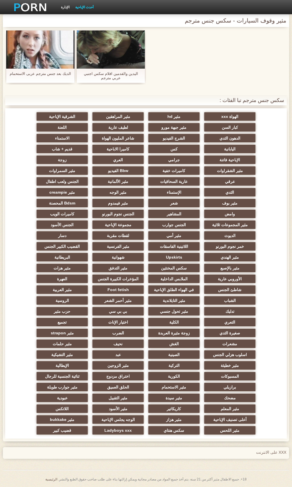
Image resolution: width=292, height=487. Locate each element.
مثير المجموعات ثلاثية (230, 224)
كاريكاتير (174, 408)
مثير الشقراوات (230, 170)
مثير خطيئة (230, 365)
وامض (230, 214)
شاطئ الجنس (230, 289)
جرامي (174, 159)
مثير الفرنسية (118, 246)
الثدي (230, 192)
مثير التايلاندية (174, 300)
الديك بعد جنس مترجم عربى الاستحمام (40, 73)
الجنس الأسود (62, 224)
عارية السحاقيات (174, 181)
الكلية (174, 322)
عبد (118, 354)
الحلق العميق (118, 387)
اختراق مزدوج (118, 376)
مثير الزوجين (118, 365)
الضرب (118, 333)
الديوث (230, 235)
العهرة (62, 279)
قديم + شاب (62, 149)
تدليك (230, 311)
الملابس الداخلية (174, 279)
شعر (174, 203)
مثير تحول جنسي (174, 311)
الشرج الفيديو (174, 138)
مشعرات (229, 343)
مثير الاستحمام (174, 387)
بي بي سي (118, 311)
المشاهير (174, 214)
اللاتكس (62, 408)
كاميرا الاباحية (118, 149)
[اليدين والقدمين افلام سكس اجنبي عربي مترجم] (111, 49)
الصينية (174, 354)
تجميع (62, 322)
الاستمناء (62, 138)
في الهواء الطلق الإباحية (174, 289)
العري (118, 159)
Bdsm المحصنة (62, 203)
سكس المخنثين (174, 268)
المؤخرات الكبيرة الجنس (118, 279)
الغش (174, 343)
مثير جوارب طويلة (62, 387)
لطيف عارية (118, 127)
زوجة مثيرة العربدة (174, 333)
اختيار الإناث (118, 322)
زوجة (62, 159)
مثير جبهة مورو (173, 127)
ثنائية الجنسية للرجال (62, 376)
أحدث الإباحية (84, 7)
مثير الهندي (230, 257)
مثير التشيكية (62, 354)
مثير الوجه (118, 192)
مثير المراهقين (118, 116)
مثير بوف (230, 203)
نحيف (118, 343)
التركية (174, 365)
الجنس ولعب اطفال (62, 181)
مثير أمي (174, 235)
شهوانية (118, 257)
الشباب (230, 300)
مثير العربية (62, 289)
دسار (62, 235)
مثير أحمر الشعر (118, 300)
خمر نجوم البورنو (230, 246)
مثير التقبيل (118, 398)
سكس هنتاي (174, 430)
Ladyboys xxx (118, 430)
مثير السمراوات (62, 170)
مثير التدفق (118, 268)
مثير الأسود (118, 408)
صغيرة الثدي (230, 333)
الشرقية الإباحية (62, 116)
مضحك (230, 398)
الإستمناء (174, 192)
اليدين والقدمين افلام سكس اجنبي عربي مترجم (111, 75)
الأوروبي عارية (230, 279)
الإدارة (65, 7)
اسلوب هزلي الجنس (230, 354)
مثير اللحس (230, 430)
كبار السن (230, 127)
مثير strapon (62, 333)
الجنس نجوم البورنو (118, 214)
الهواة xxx (229, 116)
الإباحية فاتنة (230, 159)
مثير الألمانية (118, 181)
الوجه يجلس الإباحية (118, 419)
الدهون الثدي (230, 138)
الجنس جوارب (174, 224)
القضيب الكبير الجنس (62, 246)
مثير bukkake (62, 419)
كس (174, 149)
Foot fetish (118, 289)
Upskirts (174, 257)
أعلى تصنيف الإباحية (230, 419)
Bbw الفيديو (118, 170)
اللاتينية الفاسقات (174, 246)
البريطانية (62, 257)
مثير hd (174, 116)
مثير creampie (62, 192)
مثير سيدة (174, 398)
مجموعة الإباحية (118, 224)
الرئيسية (51, 479)
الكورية (174, 376)
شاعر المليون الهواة (118, 138)
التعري (229, 322)
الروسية (62, 300)
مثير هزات (62, 268)
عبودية (62, 398)
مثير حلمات (62, 343)
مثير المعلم (230, 408)
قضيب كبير (62, 430)
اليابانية (230, 149)
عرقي (230, 181)
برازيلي (230, 387)
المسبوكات (230, 376)
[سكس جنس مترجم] (28, 7)
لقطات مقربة (118, 235)
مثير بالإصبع (230, 268)
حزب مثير (62, 311)
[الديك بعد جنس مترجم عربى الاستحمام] (40, 49)
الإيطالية (62, 365)
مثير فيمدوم (118, 203)
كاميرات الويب (62, 214)
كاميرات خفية (174, 170)
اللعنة (62, 127)
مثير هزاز (174, 419)
